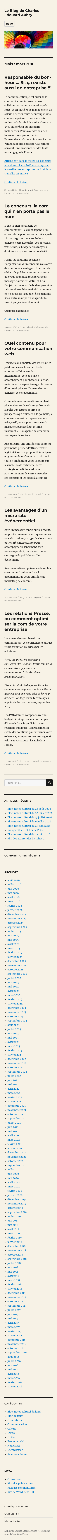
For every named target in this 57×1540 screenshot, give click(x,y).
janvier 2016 (14, 1386)
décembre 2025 (16, 914)
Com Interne (40, 190)
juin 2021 (12, 1126)
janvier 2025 (14, 956)
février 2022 (14, 1097)
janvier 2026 (15, 909)
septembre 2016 (17, 1352)
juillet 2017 (14, 1309)
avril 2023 (13, 1041)
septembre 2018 (17, 1258)
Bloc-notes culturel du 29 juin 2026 (28, 825)
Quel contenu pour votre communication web (28, 348)
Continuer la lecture (16, 182)
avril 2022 (13, 1088)
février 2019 (14, 1237)
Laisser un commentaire (16, 193)
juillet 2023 (14, 1029)
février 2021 (14, 1144)
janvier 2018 (14, 1288)
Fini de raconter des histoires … (26, 838)
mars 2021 (13, 1139)
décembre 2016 (16, 1339)
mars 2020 (13, 1186)
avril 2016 (13, 1373)
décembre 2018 (16, 1246)
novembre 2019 (16, 1203)
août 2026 (13, 880)
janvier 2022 (14, 1101)
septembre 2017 (16, 1305)
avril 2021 (13, 1135)
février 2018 (14, 1284)
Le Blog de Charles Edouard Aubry (21, 13)
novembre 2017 (16, 1297)
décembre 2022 (16, 1058)
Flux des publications (20, 1483)
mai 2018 (12, 1271)
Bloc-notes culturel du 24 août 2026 (29, 808)
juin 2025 (13, 935)
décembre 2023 (16, 1007)
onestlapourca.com (16, 1506)
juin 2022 (13, 1080)
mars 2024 (13, 995)
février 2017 (14, 1331)
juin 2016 (13, 1365)
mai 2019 (12, 1224)
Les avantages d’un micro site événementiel (25, 515)
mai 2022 (13, 1084)
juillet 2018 (14, 1263)
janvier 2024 (14, 1003)
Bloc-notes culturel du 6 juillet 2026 (29, 821)
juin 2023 (13, 1033)
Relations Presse (41, 761)
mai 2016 (12, 1369)
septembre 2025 (17, 926)
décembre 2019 (16, 1199)
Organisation (15, 1449)
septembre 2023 (17, 1020)
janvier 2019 (14, 1241)
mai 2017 (12, 1318)
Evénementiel (41, 327)
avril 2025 (13, 944)
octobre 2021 (15, 1114)
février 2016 (14, 1382)
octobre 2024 (15, 969)
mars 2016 (13, 1378)
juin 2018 (12, 1267)
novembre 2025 (16, 918)
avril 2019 (13, 1229)
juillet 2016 (14, 1361)
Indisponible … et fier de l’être (25, 830)
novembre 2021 (16, 1109)
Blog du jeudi (26, 190)
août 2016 (13, 1356)
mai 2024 (13, 986)
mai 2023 (13, 1037)
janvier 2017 (14, 1335)
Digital (37, 494)
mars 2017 (13, 1326)
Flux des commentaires (21, 1487)
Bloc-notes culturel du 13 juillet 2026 (29, 817)
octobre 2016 (15, 1348)
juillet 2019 (14, 1216)
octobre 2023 (15, 1016)
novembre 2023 (16, 1012)
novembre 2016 (16, 1343)
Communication (17, 1424)
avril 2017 (13, 1322)
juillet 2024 (14, 978)
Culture (11, 1428)
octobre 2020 (15, 1161)
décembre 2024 (16, 961)
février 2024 (14, 999)
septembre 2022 (17, 1071)
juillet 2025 (14, 931)
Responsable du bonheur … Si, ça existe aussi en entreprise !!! (28, 82)
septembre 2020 (17, 1165)
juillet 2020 (14, 1169)
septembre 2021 (17, 1118)
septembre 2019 (17, 1212)
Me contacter (12, 1521)
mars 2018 (13, 1280)
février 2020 (14, 1190)
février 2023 (14, 1050)
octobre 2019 (15, 1207)
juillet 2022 (14, 1075)
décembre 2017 (16, 1292)
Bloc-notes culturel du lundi (24, 1411)
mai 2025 (13, 939)
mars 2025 (13, 948)
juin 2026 (13, 888)
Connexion (14, 1479)
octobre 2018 (15, 1254)
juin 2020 (13, 1173)
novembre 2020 (16, 1156)
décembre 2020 (16, 1152)
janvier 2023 (14, 1054)
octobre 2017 (15, 1301)
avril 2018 (13, 1275)
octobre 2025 (15, 922)
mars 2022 (13, 1092)
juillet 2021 (14, 1122)
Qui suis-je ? (11, 1513)
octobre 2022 (15, 1067)
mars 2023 (13, 1046)
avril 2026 (13, 897)
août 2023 (13, 1024)
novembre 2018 (16, 1250)
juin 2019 (13, 1220)
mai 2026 (13, 892)
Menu (9, 24)
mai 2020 (13, 1178)
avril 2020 (13, 1182)
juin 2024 (13, 982)
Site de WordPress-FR (20, 1491)
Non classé (13, 1445)
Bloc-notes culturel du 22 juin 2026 (28, 834)
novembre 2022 (16, 1063)
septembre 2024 (17, 973)
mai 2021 (12, 1131)
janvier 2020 (14, 1195)
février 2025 (14, 952)
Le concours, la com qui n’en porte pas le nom (26, 211)
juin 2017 (12, 1314)
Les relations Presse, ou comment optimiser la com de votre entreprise (27, 621)
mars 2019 (13, 1233)
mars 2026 (13, 901)
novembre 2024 (16, 965)
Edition (11, 1437)
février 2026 (14, 905)
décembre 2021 (16, 1105)
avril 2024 (13, 990)
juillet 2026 (14, 884)
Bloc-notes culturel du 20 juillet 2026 (30, 813)
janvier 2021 (14, 1148)
